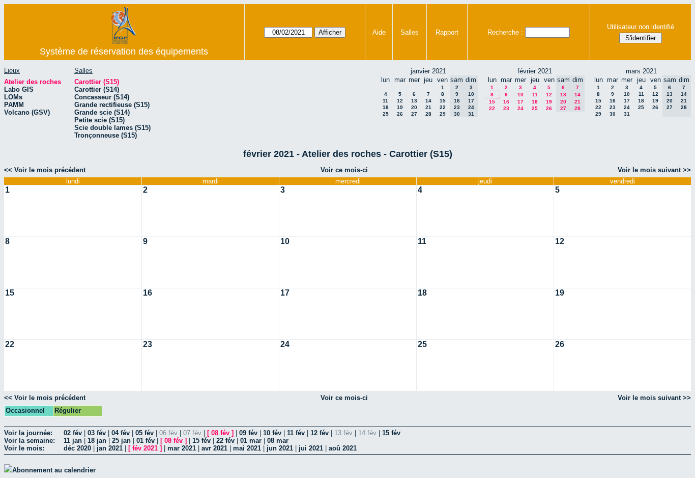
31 (627, 114)
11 (385, 100)
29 (443, 114)
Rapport (447, 32)
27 (414, 114)
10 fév (272, 433)
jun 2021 (280, 448)
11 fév (296, 433)
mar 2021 (181, 448)
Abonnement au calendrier (54, 470)
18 (386, 107)
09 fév (248, 433)
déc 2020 (77, 448)
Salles (409, 32)
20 (414, 107)
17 (520, 101)
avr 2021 (214, 448)
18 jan (97, 440)
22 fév (225, 440)
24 (520, 108)
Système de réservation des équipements (124, 51)
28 (428, 114)
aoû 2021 (343, 448)
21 (428, 107)
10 (520, 94)
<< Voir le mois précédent (44, 170)
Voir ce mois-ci (344, 170)
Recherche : (505, 32)
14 (428, 100)
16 (506, 101)
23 (506, 108)
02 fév (73, 433)
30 (613, 114)
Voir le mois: (24, 448)
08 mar (277, 440)
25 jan (121, 440)
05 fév (144, 433)
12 (400, 100)
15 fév (391, 433)
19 (400, 107)
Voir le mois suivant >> (654, 170)
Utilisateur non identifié (640, 27)
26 (400, 114)
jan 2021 (110, 448)
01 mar (251, 440)
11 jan (73, 440)
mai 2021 (247, 448)
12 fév (319, 433)
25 (386, 114)
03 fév (97, 433)
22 (443, 107)
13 (414, 100)
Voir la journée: (28, 433)
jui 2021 (311, 448)
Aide (379, 32)
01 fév (145, 440)
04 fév (120, 433)
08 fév (220, 433)
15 (443, 100)
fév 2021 (145, 448)
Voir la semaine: (29, 440)
